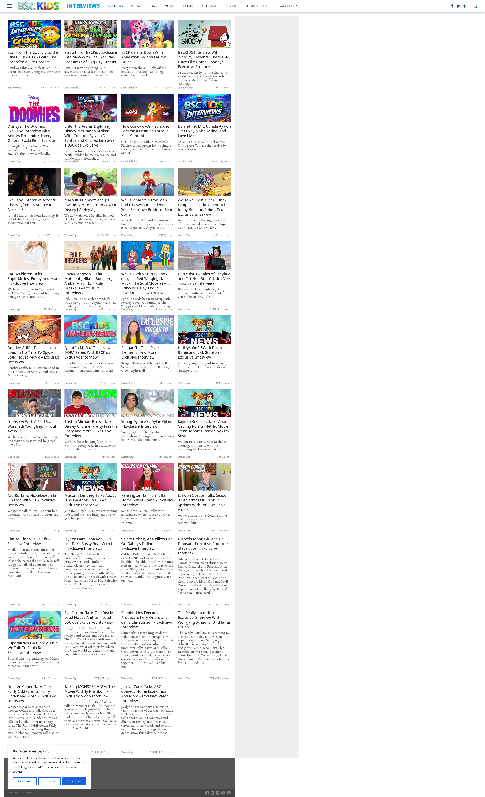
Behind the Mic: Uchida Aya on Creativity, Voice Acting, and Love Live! (204, 131)
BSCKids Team (256, 6)
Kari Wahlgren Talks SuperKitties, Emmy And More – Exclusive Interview (34, 279)
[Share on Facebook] (26, 42)
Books (188, 6)
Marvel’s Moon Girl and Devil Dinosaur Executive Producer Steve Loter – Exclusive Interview (203, 546)
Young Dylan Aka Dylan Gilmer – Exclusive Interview (147, 424)
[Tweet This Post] (34, 42)
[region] (49, 767)
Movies (170, 6)
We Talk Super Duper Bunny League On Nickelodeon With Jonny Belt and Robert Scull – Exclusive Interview (203, 207)
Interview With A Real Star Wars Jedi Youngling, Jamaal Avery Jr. (32, 426)
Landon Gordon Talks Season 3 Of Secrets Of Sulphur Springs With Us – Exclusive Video (203, 502)
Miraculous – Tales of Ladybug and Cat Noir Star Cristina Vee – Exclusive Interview (204, 279)
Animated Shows (143, 6)
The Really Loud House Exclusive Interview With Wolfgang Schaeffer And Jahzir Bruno (204, 620)
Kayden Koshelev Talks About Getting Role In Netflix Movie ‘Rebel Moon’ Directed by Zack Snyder (204, 428)
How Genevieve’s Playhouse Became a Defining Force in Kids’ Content (145, 131)
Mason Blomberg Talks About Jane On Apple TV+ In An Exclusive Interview (90, 500)
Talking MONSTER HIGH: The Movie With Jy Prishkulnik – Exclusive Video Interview (89, 691)
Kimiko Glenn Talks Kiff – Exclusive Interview (29, 541)
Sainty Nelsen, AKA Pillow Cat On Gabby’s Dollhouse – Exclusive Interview (146, 544)
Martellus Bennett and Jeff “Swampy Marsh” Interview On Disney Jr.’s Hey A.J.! (90, 205)
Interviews (209, 6)
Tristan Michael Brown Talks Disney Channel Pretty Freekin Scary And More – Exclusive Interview (90, 428)
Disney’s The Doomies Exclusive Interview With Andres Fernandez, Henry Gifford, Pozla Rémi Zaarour (31, 133)
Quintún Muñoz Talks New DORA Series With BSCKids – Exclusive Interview (88, 352)
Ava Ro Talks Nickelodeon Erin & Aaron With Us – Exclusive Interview (34, 500)
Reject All (50, 781)
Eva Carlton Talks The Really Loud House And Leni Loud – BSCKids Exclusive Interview (89, 618)
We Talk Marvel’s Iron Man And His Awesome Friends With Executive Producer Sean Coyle (147, 207)
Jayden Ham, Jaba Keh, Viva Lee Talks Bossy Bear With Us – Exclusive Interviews (90, 544)
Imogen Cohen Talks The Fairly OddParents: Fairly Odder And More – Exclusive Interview (32, 693)
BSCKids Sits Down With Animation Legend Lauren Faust (143, 57)
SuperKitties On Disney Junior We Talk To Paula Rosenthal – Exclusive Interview (33, 648)
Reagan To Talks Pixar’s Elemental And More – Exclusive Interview (141, 352)
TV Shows (115, 6)
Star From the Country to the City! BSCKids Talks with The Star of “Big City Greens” (33, 57)
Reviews (232, 6)
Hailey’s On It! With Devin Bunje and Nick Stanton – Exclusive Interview (200, 352)
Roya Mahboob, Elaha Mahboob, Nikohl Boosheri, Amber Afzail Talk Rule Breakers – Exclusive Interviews (88, 283)
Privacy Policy (286, 6)
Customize (25, 781)
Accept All (74, 781)
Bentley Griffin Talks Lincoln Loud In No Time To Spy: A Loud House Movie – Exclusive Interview (34, 354)
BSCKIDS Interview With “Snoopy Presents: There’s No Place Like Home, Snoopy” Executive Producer (203, 59)
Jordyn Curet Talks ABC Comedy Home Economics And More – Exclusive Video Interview (145, 693)
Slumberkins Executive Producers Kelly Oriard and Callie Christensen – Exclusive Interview (146, 620)
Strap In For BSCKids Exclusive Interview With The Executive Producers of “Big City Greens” (90, 57)
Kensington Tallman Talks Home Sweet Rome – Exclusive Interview (147, 500)
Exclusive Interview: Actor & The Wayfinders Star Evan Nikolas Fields (32, 205)
